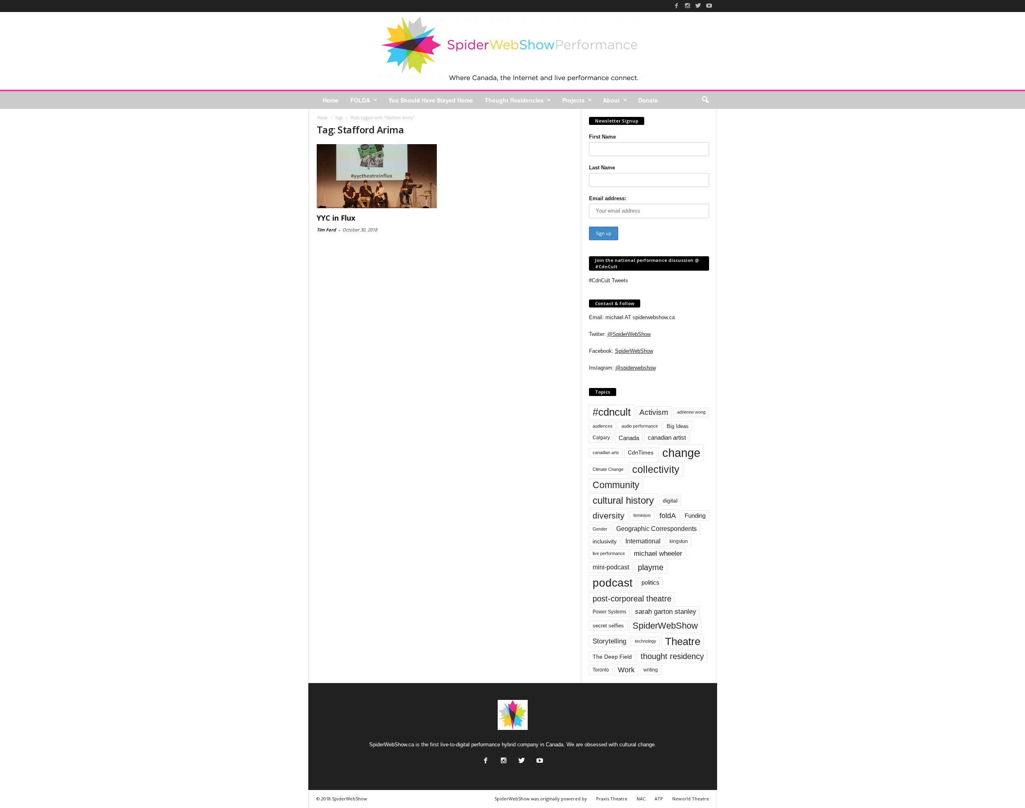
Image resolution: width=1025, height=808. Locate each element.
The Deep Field (612, 656)
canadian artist (667, 437)
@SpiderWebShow (629, 334)
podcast (613, 583)
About (611, 100)
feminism (642, 515)
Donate (648, 100)
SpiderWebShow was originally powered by (540, 799)
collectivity (655, 469)
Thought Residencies (514, 100)
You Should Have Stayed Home (430, 100)
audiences (603, 426)
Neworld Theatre (690, 799)
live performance (609, 553)
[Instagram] (687, 5)
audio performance (639, 426)
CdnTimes (640, 453)
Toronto (601, 670)
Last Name (602, 168)
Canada (629, 437)
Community (616, 485)
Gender (600, 529)
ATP (659, 799)
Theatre (682, 641)
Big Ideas (678, 426)
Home (330, 100)
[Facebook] (676, 5)
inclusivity (605, 541)
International (643, 541)
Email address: (607, 198)
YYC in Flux (336, 218)
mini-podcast (611, 567)
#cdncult (612, 412)
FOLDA (360, 100)
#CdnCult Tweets (608, 280)
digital (670, 501)
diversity (609, 515)
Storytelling (609, 641)
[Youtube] (709, 5)
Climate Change (608, 469)
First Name (602, 137)
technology (645, 641)
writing (650, 670)
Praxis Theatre (611, 799)
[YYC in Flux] (377, 176)
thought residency (672, 656)
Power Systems (609, 612)
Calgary (601, 437)
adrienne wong (691, 412)
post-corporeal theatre (632, 598)
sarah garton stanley (665, 611)
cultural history (623, 500)
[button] (705, 100)
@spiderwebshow (635, 368)
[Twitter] (698, 5)
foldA (667, 515)
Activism (653, 412)
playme (650, 567)
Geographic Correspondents (656, 528)
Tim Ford (326, 230)
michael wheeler (658, 553)
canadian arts (606, 452)
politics (650, 582)
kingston (678, 541)
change (681, 452)
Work (626, 670)
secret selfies (608, 626)
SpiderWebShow (634, 351)
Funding (695, 516)
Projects (573, 100)
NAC (641, 799)
